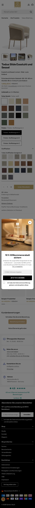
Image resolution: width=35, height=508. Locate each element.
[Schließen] (30, 222)
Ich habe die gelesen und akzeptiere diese (18, 284)
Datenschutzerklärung (22, 283)
